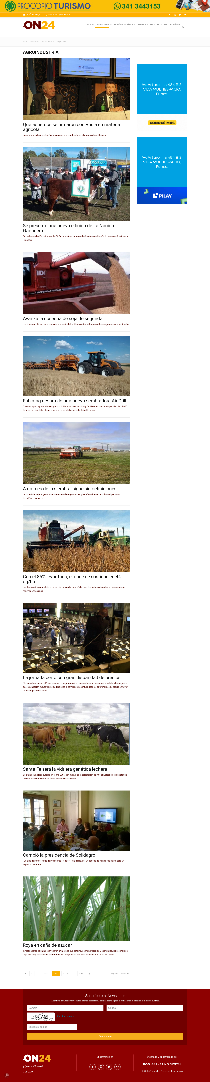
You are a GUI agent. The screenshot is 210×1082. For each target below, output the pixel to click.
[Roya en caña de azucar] (76, 908)
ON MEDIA (142, 24)
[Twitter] (179, 14)
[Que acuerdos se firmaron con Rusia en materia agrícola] (76, 89)
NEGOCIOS (102, 24)
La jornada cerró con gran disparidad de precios (72, 677)
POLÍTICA (128, 24)
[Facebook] (169, 14)
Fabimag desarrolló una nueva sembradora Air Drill (74, 400)
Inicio (25, 41)
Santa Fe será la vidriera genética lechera (65, 769)
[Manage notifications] (6, 1075)
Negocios (34, 41)
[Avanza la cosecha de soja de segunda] (76, 283)
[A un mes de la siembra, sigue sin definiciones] (76, 453)
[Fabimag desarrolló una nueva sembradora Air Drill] (76, 366)
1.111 (46, 973)
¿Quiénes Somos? (33, 1066)
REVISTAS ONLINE (158, 24)
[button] (183, 27)
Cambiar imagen (66, 1016)
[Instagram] (174, 14)
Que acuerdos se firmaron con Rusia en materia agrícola (71, 127)
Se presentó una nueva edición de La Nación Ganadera (68, 228)
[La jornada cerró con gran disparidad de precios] (76, 638)
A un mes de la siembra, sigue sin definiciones (70, 488)
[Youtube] (184, 14)
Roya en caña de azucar (47, 945)
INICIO (90, 24)
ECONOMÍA (115, 24)
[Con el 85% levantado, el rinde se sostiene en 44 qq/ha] (76, 541)
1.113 (65, 973)
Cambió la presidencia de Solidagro (59, 855)
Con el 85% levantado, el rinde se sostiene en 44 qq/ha (72, 579)
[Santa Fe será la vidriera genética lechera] (76, 734)
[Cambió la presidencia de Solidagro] (76, 821)
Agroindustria (48, 41)
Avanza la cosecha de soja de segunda (63, 318)
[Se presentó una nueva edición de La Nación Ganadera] (76, 184)
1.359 (81, 973)
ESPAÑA (174, 24)
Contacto (28, 1071)
